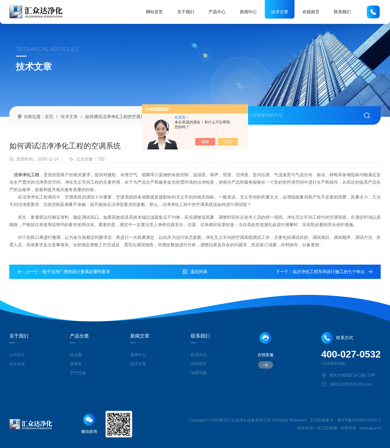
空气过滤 (78, 373)
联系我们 (342, 12)
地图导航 (199, 373)
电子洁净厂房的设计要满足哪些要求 (76, 271)
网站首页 (154, 12)
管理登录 (348, 428)
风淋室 (76, 363)
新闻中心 (248, 12)
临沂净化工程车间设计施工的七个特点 (329, 271)
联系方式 (199, 354)
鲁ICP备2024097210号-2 (359, 420)
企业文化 (17, 363)
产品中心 (217, 12)
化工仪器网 (327, 428)
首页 (49, 116)
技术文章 (279, 12)
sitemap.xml (370, 428)
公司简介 (17, 354)
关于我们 (185, 12)
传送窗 (76, 354)
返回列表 (198, 271)
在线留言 (310, 12)
